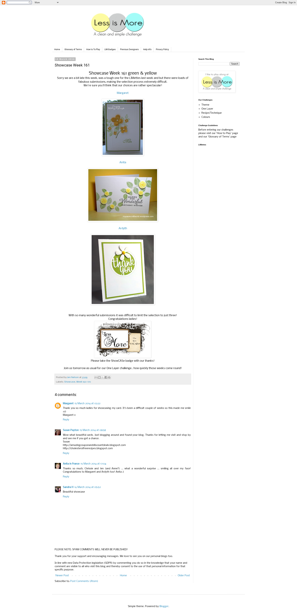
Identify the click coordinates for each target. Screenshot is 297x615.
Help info (147, 49)
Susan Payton (71, 430)
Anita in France (71, 463)
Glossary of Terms (73, 49)
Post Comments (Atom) (84, 581)
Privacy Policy (162, 49)
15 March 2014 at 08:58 (93, 430)
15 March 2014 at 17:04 (93, 463)
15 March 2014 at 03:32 (87, 403)
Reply (66, 419)
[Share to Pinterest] (109, 377)
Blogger (164, 606)
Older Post (184, 575)
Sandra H (68, 487)
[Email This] (96, 377)
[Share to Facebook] (106, 377)
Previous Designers (129, 49)
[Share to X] (102, 377)
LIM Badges (110, 49)
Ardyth (123, 228)
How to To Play (93, 49)
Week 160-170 (83, 382)
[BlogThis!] (99, 377)
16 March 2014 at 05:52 (87, 487)
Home (57, 49)
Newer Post (62, 575)
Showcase (69, 382)
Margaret (123, 93)
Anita (122, 162)
